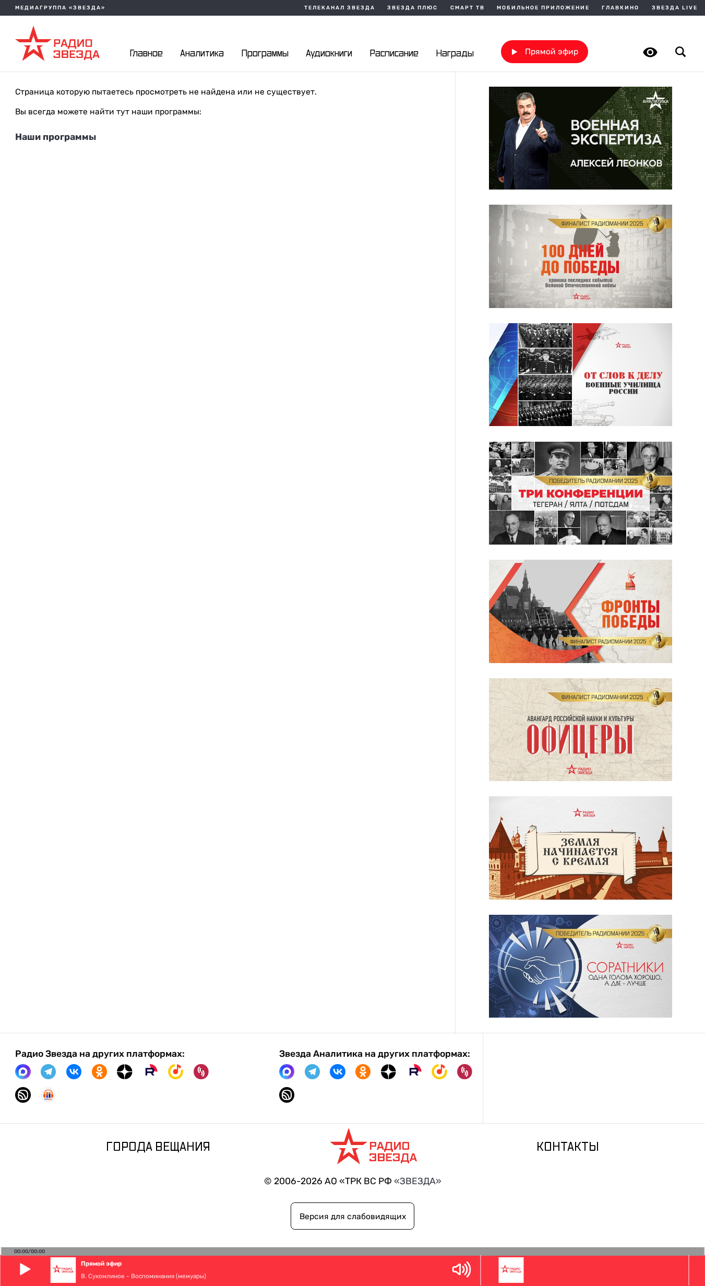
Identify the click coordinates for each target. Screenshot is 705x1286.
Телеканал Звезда (339, 7)
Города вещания (158, 1147)
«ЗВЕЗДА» (417, 1181)
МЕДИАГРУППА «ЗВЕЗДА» (60, 7)
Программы (265, 53)
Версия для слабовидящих (353, 1216)
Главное (146, 53)
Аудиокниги (329, 53)
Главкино (620, 7)
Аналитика (202, 53)
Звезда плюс (412, 7)
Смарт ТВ (467, 7)
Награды (455, 53)
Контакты (567, 1147)
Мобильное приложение (543, 7)
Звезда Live (675, 7)
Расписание (394, 53)
